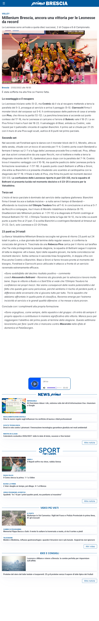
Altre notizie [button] (89, 442)
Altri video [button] (90, 546)
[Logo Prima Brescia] (49, 3)
